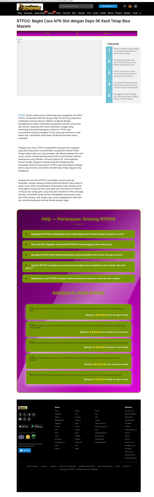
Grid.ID (127, 439)
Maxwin (15, 1)
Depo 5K (9, 1)
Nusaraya (28, 13)
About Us (44, 466)
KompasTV (129, 417)
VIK (96, 414)
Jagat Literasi (40, 13)
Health (103, 13)
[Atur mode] (124, 6)
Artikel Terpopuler (101, 433)
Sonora (127, 436)
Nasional (58, 414)
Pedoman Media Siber (105, 466)
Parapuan (78, 442)
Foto (76, 445)
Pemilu (57, 426)
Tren (89, 13)
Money (110, 13)
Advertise (53, 466)
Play (96, 430)
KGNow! (128, 426)
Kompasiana (129, 420)
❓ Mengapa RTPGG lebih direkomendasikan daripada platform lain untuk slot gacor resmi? (75, 255)
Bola (74, 13)
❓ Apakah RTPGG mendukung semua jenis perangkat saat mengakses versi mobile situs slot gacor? (75, 266)
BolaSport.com (130, 445)
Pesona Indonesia (101, 426)
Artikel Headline (100, 442)
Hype (77, 423)
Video (77, 448)
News (20, 13)
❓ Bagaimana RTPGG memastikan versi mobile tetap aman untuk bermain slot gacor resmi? (76, 234)
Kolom (97, 411)
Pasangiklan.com (131, 430)
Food (77, 433)
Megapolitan (59, 420)
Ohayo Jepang (100, 423)
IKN (56, 430)
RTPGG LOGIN (68, 1)
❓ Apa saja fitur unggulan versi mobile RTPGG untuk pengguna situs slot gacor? (70, 244)
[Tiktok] (29, 419)
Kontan (127, 433)
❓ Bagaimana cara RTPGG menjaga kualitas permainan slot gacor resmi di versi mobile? (74, 278)
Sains (57, 445)
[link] (130, 6)
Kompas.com (129, 411)
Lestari (95, 14)
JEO (96, 417)
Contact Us (126, 466)
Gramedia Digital (131, 458)
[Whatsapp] (24, 419)
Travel (135, 13)
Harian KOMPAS (130, 414)
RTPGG (59, 1)
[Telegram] (29, 414)
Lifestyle (81, 13)
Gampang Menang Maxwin (27, 1)
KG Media (128, 423)
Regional (58, 423)
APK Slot (3, 1)
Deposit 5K (53, 1)
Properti (118, 13)
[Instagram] (34, 414)
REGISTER (107, 33)
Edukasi (127, 13)
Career (117, 466)
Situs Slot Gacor (43, 1)
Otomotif (66, 13)
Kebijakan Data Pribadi (87, 466)
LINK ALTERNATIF (107, 6)
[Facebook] (20, 414)
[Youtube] (20, 419)
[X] (24, 414)
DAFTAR (26, 450)
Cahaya (51, 13)
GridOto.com (129, 442)
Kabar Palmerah (32, 466)
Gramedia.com (130, 455)
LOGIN (47, 33)
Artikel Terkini (99, 436)
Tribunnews (129, 452)
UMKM (77, 436)
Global (57, 417)
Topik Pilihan (99, 439)
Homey (77, 430)
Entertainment (60, 442)
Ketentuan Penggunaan (67, 466)
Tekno (58, 13)
